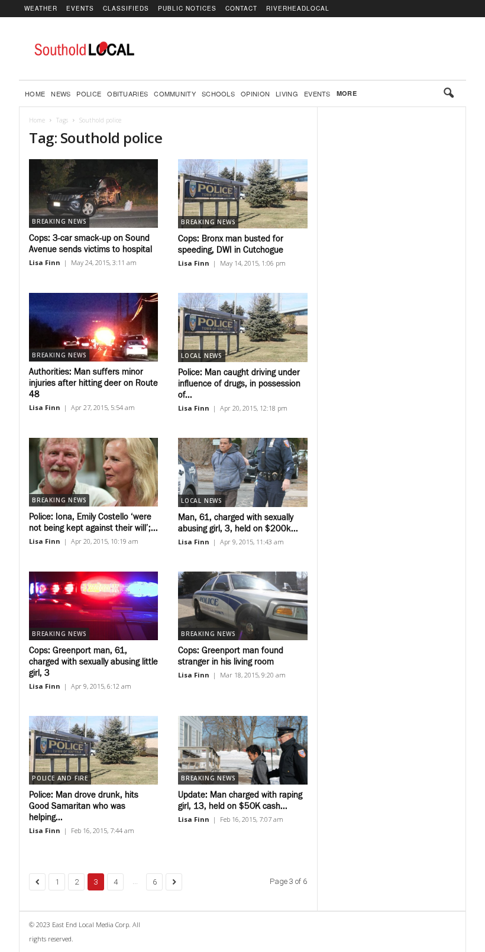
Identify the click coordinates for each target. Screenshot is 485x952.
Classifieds (126, 8)
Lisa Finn (44, 262)
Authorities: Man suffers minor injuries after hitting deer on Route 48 (93, 383)
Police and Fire (60, 778)
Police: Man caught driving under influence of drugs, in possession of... (239, 383)
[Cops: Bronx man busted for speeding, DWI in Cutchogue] (243, 193)
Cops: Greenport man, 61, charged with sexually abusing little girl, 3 (93, 662)
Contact (241, 8)
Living (287, 93)
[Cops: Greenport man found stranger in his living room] (243, 606)
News (60, 93)
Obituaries (127, 93)
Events (80, 8)
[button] (448, 93)
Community (175, 93)
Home (35, 93)
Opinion (255, 93)
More (347, 93)
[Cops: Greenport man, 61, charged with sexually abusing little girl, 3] (93, 606)
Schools (218, 93)
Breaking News (59, 221)
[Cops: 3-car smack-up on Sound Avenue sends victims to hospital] (93, 193)
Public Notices (187, 8)
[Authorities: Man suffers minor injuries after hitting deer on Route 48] (93, 327)
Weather (40, 8)
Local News (201, 355)
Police (88, 93)
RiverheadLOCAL (297, 8)
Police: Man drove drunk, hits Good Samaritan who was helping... (83, 806)
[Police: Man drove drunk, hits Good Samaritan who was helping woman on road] (93, 750)
